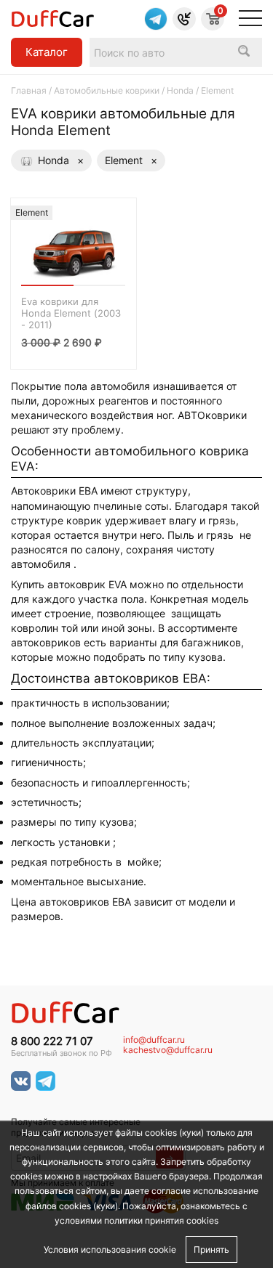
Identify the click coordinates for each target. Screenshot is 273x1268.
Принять (211, 1249)
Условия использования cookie (110, 1249)
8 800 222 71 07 (52, 1041)
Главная (29, 90)
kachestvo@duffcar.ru (168, 1050)
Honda (180, 90)
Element (131, 160)
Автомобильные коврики (106, 90)
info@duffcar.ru (154, 1040)
